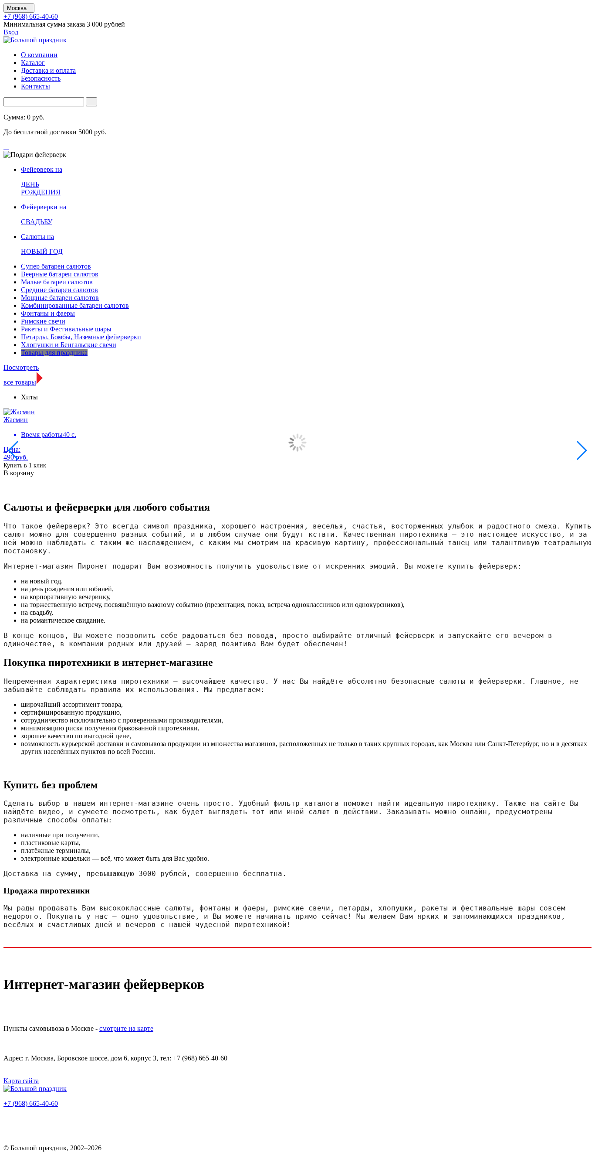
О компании (39, 54)
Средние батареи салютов (59, 289)
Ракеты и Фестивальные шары (66, 329)
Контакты (35, 86)
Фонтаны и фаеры (48, 313)
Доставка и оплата (48, 70)
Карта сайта (21, 1080)
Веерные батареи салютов (59, 274)
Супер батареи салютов (56, 266)
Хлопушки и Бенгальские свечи (68, 344)
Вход (10, 32)
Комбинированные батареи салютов (75, 305)
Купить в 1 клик (24, 465)
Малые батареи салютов (57, 282)
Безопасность (41, 78)
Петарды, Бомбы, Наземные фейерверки (81, 337)
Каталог (33, 62)
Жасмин (15, 419)
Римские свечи (43, 321)
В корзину (18, 473)
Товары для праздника (54, 352)
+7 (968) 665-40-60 (30, 16)
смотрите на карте (126, 1028)
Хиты (29, 397)
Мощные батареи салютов (60, 297)
